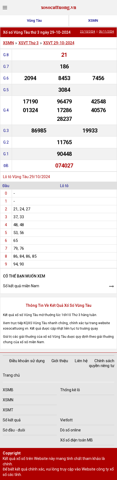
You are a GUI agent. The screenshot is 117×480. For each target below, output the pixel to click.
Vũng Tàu (34, 20)
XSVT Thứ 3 (29, 43)
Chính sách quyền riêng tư (101, 363)
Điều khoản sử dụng (27, 360)
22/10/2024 (87, 31)
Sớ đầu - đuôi (14, 430)
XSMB (8, 390)
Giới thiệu (59, 360)
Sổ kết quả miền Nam (21, 286)
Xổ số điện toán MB (76, 440)
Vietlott (66, 420)
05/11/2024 (106, 31)
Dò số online (70, 430)
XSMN (93, 20)
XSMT (8, 410)
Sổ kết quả (12, 420)
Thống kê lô (70, 390)
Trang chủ (11, 375)
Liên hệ (81, 360)
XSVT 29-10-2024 (58, 43)
